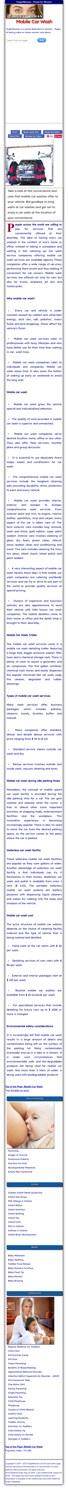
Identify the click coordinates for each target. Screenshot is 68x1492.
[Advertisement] (34, 84)
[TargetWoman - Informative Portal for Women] (34, 11)
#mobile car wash (20, 1090)
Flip (51, 136)
